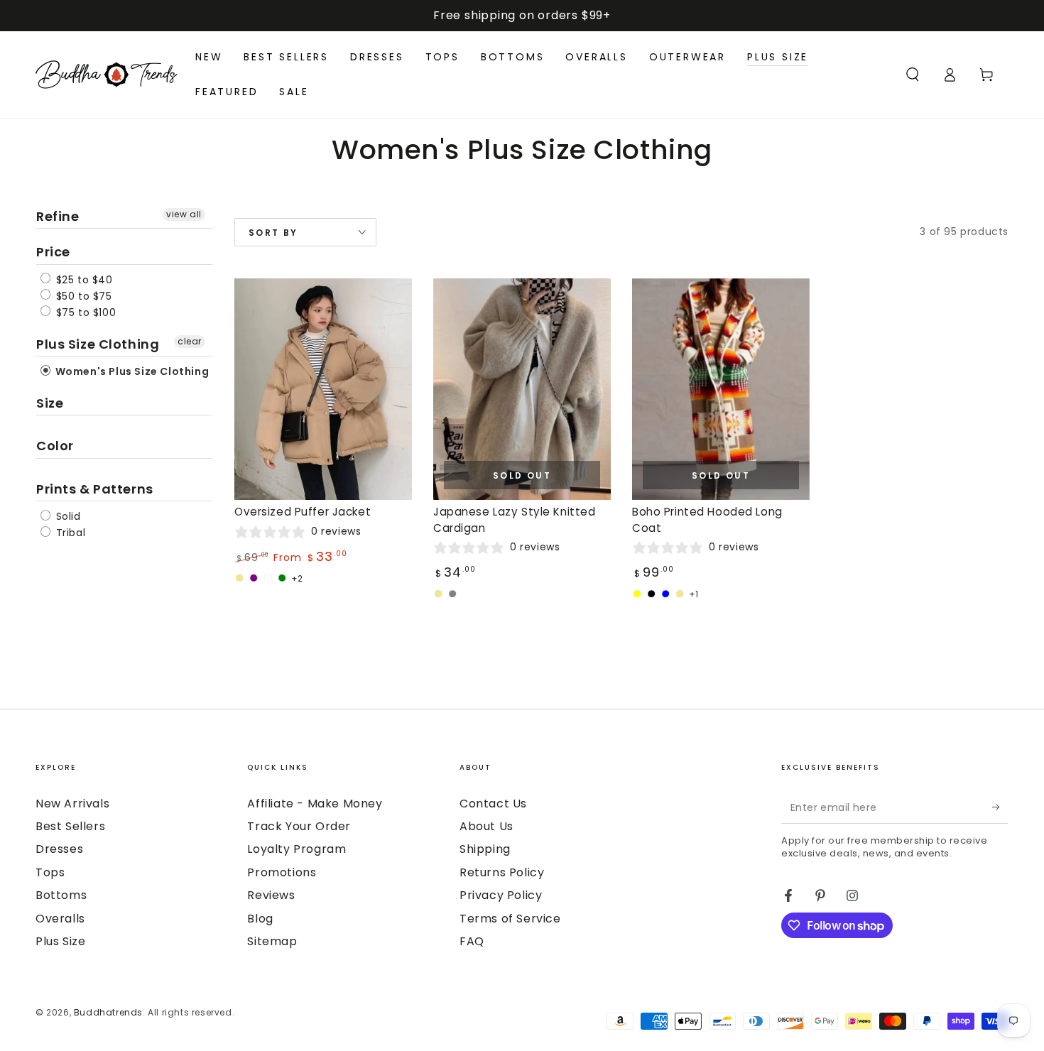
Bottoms (61, 895)
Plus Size (60, 941)
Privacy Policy (501, 895)
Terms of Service (510, 918)
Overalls (60, 918)
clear (190, 341)
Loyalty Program (296, 849)
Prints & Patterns (94, 489)
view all (184, 214)
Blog (260, 918)
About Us (486, 826)
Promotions (281, 872)
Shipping (485, 849)
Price (53, 252)
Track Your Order (299, 826)
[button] (912, 74)
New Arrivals (72, 803)
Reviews (271, 895)
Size (49, 403)
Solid (67, 516)
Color (55, 445)
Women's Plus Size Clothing (131, 371)
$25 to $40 (83, 280)
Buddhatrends (108, 1012)
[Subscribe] (1000, 807)
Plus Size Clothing (97, 344)
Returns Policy (502, 872)
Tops (50, 872)
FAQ (472, 941)
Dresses (59, 849)
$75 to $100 (84, 312)
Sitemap (272, 941)
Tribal (69, 533)
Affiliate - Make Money (314, 803)
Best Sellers (70, 826)
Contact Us (493, 803)
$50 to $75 (82, 296)
